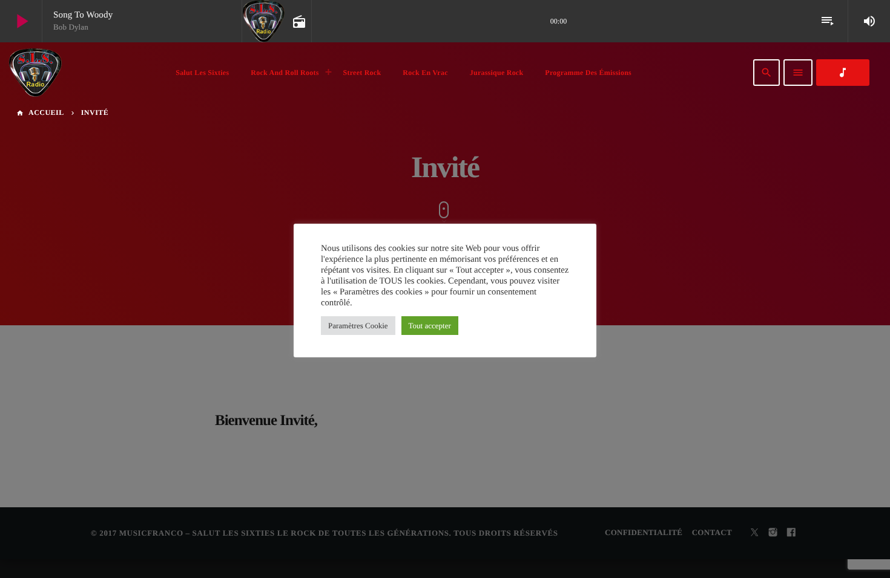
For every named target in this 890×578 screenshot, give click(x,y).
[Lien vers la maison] (35, 72)
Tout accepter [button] (430, 325)
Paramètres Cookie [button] (358, 325)
